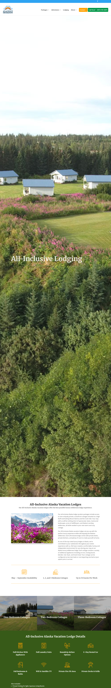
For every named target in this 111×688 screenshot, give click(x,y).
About (73, 10)
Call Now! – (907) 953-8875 (98, 10)
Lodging (66, 10)
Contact (82, 10)
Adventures (55, 10)
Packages (44, 10)
